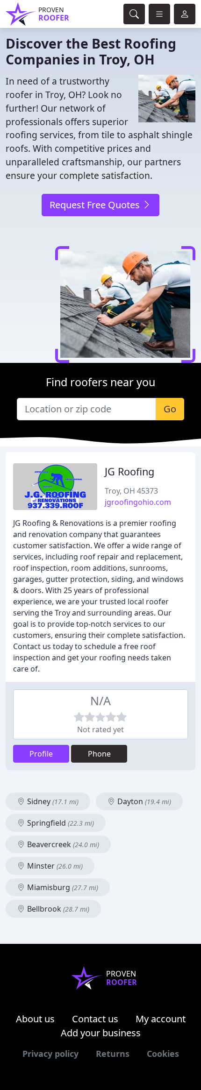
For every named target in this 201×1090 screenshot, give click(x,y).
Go (170, 409)
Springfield (59, 823)
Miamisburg (61, 887)
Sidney (52, 801)
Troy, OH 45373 (131, 491)
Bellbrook (57, 909)
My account (161, 1018)
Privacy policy (50, 1053)
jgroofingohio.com (138, 502)
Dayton (143, 801)
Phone (99, 754)
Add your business (101, 1032)
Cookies (163, 1053)
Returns (112, 1053)
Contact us (95, 1018)
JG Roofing (129, 471)
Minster (54, 866)
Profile (41, 754)
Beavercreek (62, 844)
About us (35, 1018)
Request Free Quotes (96, 204)
